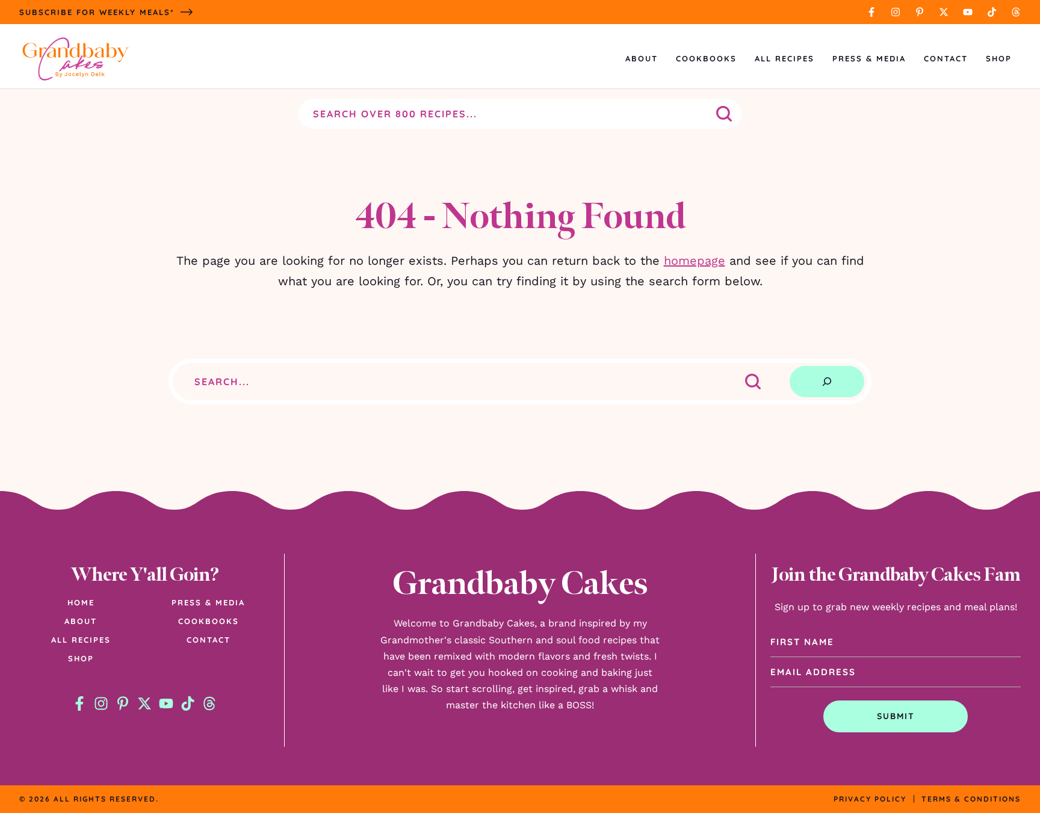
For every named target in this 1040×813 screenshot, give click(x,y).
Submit (896, 716)
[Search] (827, 381)
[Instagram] (895, 12)
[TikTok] (992, 12)
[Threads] (1016, 12)
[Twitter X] (944, 12)
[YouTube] (968, 12)
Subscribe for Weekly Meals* (97, 12)
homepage (694, 260)
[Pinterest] (919, 12)
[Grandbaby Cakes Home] (75, 58)
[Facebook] (871, 12)
